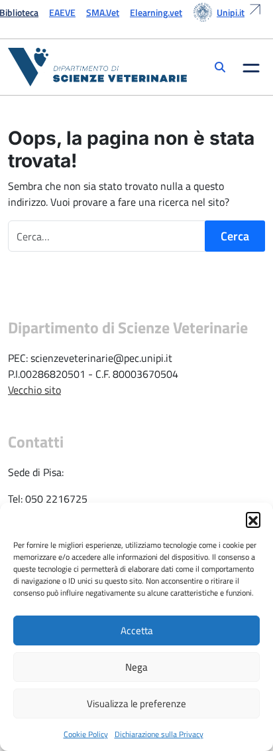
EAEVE (62, 12)
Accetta (137, 630)
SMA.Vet (102, 12)
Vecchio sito (34, 390)
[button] (253, 519)
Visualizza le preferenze (136, 703)
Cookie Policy (86, 734)
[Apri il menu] (251, 67)
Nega (136, 667)
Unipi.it (231, 12)
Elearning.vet (156, 12)
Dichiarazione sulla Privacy (159, 734)
